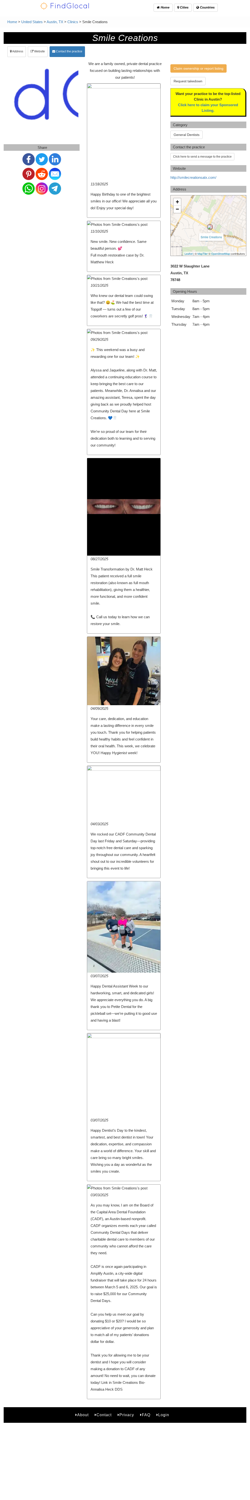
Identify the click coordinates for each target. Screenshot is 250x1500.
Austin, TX (55, 22)
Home (164, 7)
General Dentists (186, 135)
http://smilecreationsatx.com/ (193, 177)
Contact (104, 1415)
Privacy (126, 1415)
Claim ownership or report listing (198, 68)
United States (32, 22)
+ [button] (177, 202)
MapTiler (203, 254)
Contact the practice (68, 51)
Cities (183, 7)
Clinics (72, 22)
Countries (207, 7)
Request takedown (188, 81)
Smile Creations (211, 237)
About (83, 1415)
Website (39, 51)
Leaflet (189, 254)
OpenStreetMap (220, 254)
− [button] (177, 209)
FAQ (146, 1415)
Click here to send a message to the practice (202, 156)
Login (163, 1415)
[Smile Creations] (210, 227)
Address (17, 51)
